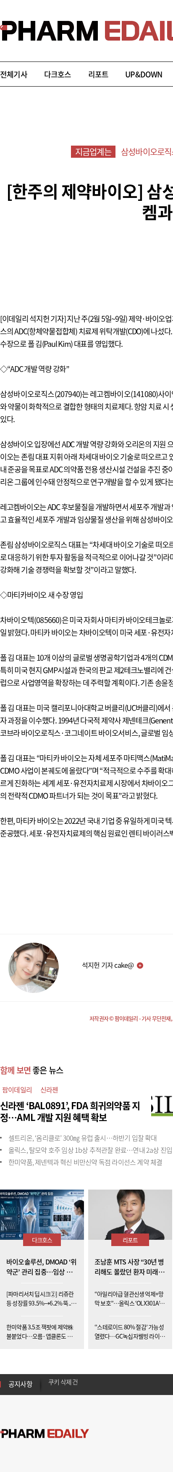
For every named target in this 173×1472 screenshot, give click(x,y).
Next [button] (50, 1389)
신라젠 (49, 1090)
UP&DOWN (143, 74)
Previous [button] (50, 1379)
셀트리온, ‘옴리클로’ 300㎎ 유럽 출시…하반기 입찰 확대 (82, 1138)
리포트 (98, 74)
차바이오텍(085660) (31, 620)
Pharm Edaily (44, 1433)
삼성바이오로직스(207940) (41, 394)
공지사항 (20, 1384)
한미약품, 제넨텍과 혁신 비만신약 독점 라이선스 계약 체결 (85, 1162)
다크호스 (57, 74)
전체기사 (13, 74)
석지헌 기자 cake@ (108, 965)
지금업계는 (93, 152)
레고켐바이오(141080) (124, 394)
